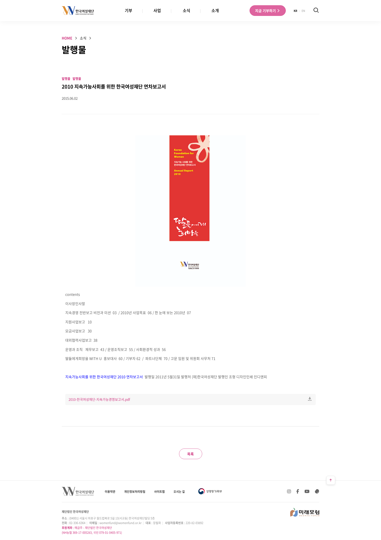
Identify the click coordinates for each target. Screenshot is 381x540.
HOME (67, 38)
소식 (186, 10)
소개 (215, 10)
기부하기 (266, 10)
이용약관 (110, 491)
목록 (190, 453)
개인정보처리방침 (134, 491)
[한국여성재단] (78, 10)
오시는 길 (179, 491)
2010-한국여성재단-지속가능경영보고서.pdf (99, 399)
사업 (157, 10)
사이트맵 (159, 491)
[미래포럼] (304, 512)
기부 (128, 10)
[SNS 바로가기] (317, 491)
